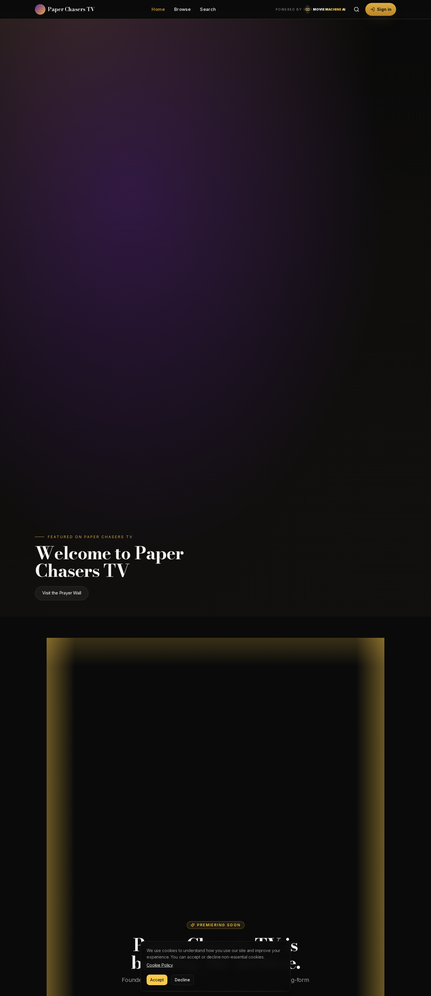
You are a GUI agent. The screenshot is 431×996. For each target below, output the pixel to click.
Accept (157, 979)
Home (158, 9)
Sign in (384, 9)
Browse (182, 9)
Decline (182, 979)
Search (208, 9)
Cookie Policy (160, 965)
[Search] (356, 9)
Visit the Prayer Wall (61, 593)
